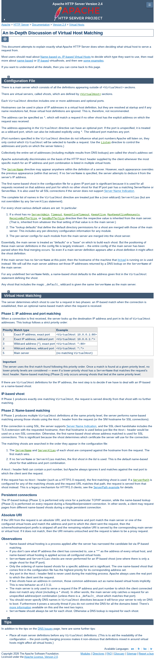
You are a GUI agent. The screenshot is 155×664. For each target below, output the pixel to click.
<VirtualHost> (90, 94)
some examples (93, 60)
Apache (5, 24)
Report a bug (146, 653)
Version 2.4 (59, 24)
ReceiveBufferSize (23, 218)
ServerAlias (47, 450)
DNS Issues (45, 628)
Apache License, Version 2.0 (41, 656)
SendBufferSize (53, 218)
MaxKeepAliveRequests (123, 214)
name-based (25, 60)
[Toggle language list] (5, 39)
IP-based (43, 60)
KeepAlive (98, 214)
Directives (98, 653)
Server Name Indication (119, 190)
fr (138, 648)
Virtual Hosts (76, 24)
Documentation (41, 24)
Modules (85, 653)
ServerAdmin (40, 214)
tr (151, 648)
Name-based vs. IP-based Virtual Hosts (65, 56)
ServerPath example (106, 487)
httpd (122, 260)
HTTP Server (21, 24)
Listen (106, 142)
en (132, 648)
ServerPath (141, 480)
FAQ (109, 653)
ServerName (15, 169)
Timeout (56, 214)
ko (145, 648)
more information (20, 607)
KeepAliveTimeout (77, 214)
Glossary (119, 653)
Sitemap (131, 653)
